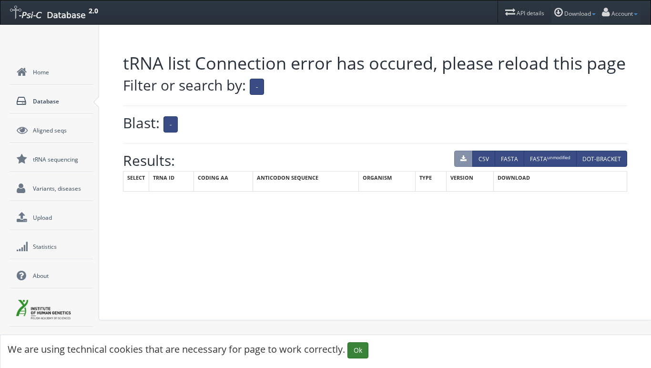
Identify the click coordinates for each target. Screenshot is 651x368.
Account (621, 14)
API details (529, 13)
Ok (358, 350)
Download (577, 14)
